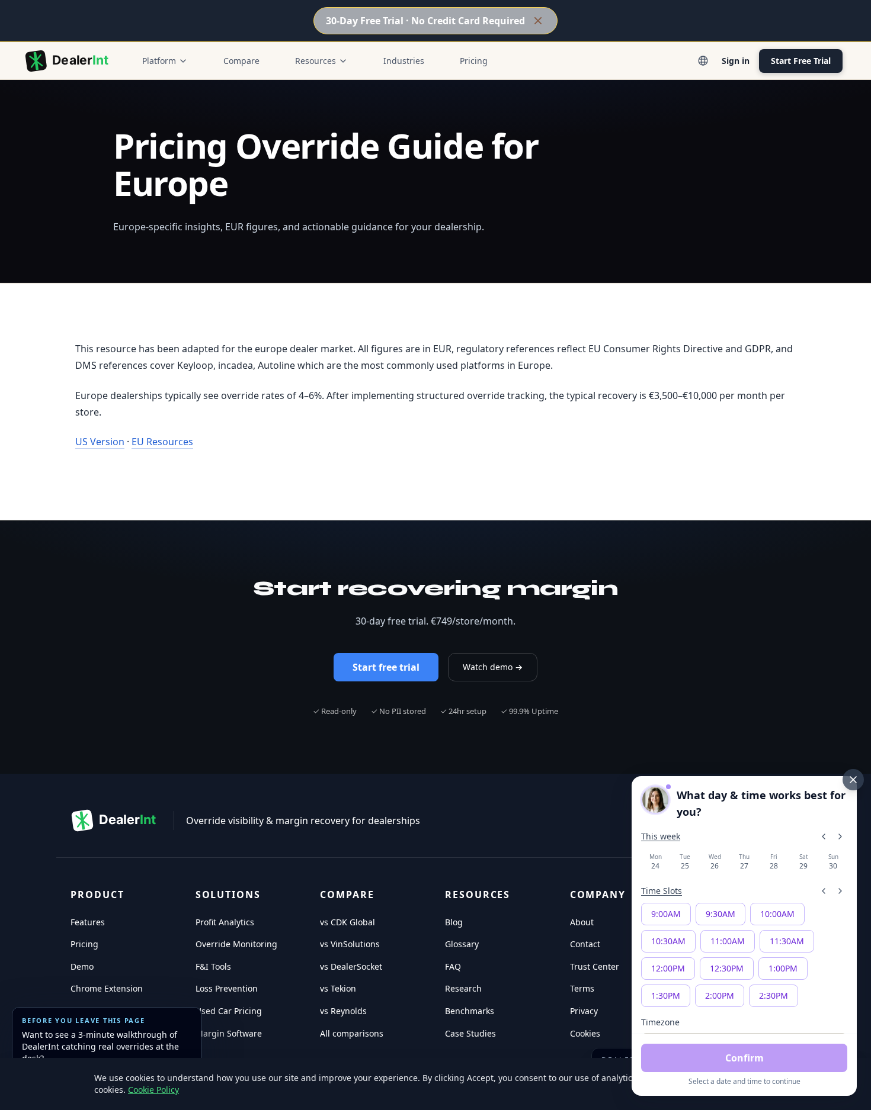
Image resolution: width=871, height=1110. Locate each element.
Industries (403, 60)
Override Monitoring (236, 944)
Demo (82, 966)
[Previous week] (823, 836)
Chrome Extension (107, 988)
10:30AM (668, 941)
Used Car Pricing (229, 1010)
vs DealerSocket (351, 966)
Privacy (584, 1010)
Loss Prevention (227, 988)
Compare (241, 60)
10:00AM (777, 913)
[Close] (853, 779)
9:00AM (666, 913)
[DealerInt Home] (69, 61)
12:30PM (727, 968)
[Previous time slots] (823, 891)
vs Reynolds (343, 1010)
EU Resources (162, 441)
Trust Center (594, 966)
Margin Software (229, 1033)
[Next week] (840, 836)
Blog (454, 922)
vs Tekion (338, 988)
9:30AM (720, 913)
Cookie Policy (153, 1089)
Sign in (736, 60)
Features (88, 922)
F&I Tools (213, 966)
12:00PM (668, 968)
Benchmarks (469, 1010)
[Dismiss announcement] (538, 21)
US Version (99, 441)
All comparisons (351, 1033)
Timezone (660, 1022)
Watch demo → (493, 667)
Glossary (462, 944)
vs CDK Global (347, 922)
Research (463, 988)
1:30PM (665, 995)
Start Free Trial (801, 60)
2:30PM (773, 995)
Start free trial (386, 667)
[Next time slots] (840, 891)
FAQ (453, 966)
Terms (582, 988)
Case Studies (470, 1033)
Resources (315, 60)
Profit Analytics (225, 922)
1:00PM (783, 968)
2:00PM (719, 995)
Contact (585, 944)
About (582, 922)
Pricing (474, 60)
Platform (159, 60)
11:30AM (787, 941)
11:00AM (727, 941)
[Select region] (702, 61)
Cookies (585, 1033)
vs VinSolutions (350, 944)
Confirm (744, 1057)
